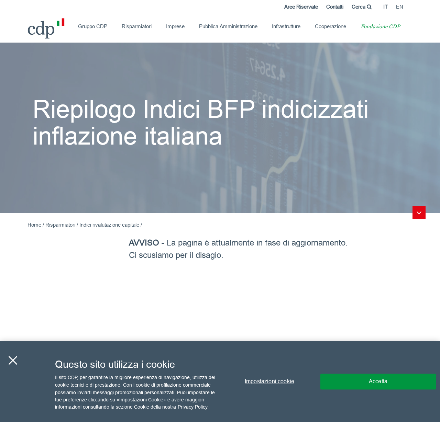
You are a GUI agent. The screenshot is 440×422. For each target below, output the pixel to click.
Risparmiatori (137, 26)
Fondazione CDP (380, 27)
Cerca (359, 7)
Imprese (175, 26)
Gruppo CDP (92, 26)
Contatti (334, 7)
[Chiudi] (12, 360)
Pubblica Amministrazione (228, 26)
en (399, 7)
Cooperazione (330, 26)
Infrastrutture (286, 26)
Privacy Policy (193, 407)
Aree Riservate (301, 7)
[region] (220, 381)
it (385, 7)
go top (419, 212)
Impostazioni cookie (269, 381)
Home (34, 225)
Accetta (378, 381)
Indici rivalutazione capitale (109, 225)
